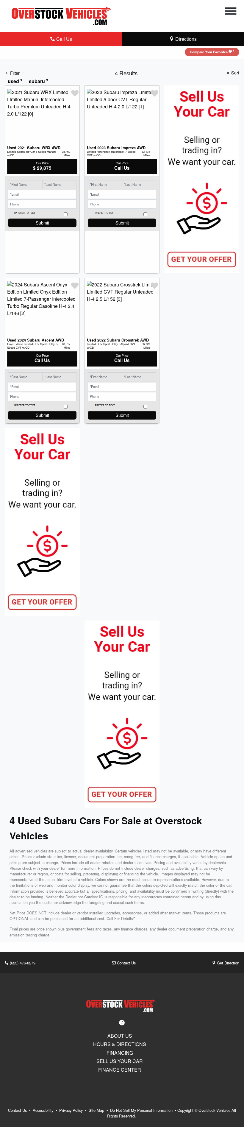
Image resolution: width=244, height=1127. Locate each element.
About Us (119, 1036)
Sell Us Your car (119, 1061)
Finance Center (119, 1070)
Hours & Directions (119, 1044)
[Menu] (230, 12)
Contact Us (126, 963)
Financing (120, 1053)
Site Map (97, 1110)
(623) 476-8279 (22, 963)
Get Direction (227, 963)
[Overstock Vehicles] (63, 15)
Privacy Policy (71, 1110)
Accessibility (43, 1110)
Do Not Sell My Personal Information (142, 1110)
